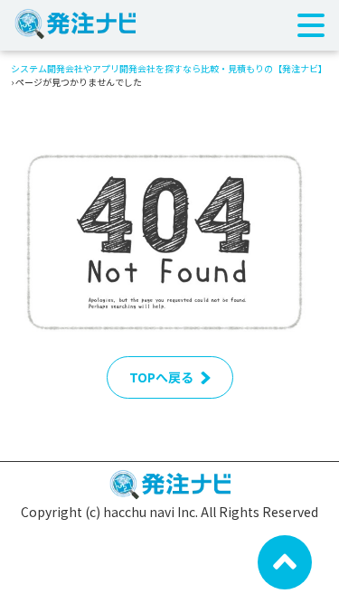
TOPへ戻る (161, 377)
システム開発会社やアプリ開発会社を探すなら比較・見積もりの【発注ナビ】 (169, 68)
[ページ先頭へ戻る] (285, 560)
